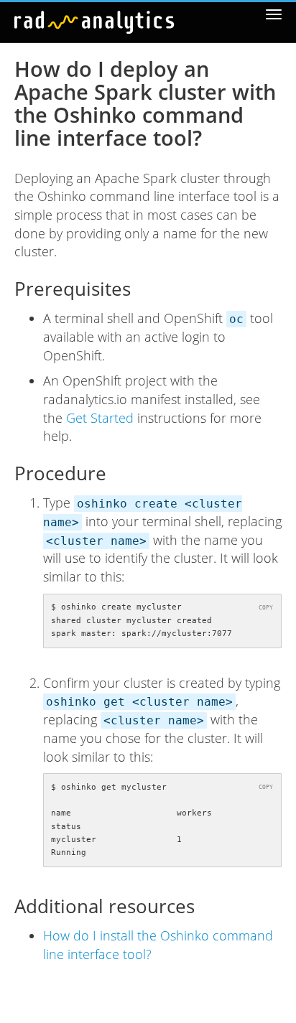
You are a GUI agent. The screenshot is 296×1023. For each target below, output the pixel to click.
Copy (266, 607)
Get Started (100, 417)
